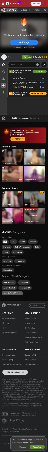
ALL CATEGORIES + (12, 293)
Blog (7, 323)
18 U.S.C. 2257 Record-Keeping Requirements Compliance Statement (19, 430)
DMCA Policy (30, 328)
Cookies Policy (31, 333)
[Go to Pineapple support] (4, 420)
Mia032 (6, 232)
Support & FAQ (30, 355)
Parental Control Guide (33, 337)
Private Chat (37, 93)
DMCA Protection (31, 364)
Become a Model (8, 355)
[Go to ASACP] (15, 414)
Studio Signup (7, 360)
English (36, 305)
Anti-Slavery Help (31, 342)
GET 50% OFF (17, 139)
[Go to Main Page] (15, 3)
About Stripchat (11, 319)
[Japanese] (5, 241)
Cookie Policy (28, 442)
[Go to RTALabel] (5, 414)
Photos (38, 10)
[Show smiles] (37, 64)
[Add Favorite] (4, 57)
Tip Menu (38, 71)
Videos (25, 10)
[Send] (44, 64)
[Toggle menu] (3, 3)
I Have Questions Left (15, 372)
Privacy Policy (30, 319)
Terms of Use (30, 323)
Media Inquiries (11, 333)
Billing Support (30, 360)
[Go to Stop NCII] (17, 421)
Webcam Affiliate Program (12, 364)
